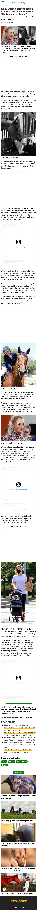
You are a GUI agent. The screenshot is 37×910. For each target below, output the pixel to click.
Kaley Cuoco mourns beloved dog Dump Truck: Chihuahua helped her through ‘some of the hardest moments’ (19, 727)
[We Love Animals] (18, 2)
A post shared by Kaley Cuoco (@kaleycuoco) (19, 267)
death (4, 761)
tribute (4, 765)
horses (11, 761)
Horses (7, 17)
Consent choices (18, 907)
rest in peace (22, 761)
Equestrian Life (26, 288)
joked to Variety (16, 522)
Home (2, 17)
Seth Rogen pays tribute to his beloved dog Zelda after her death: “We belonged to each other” (19, 744)
